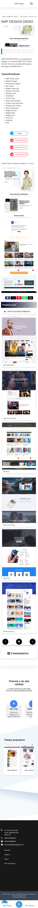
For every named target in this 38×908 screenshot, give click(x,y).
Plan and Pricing (9, 863)
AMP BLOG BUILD (8, 631)
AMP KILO (6, 471)
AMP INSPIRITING (8, 365)
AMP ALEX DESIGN (9, 525)
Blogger (23, 897)
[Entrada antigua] (33, 642)
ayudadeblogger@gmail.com (14, 844)
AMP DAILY (6, 578)
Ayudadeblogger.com (19, 896)
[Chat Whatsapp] (19, 904)
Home (8, 906)
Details (10, 766)
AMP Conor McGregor (9, 418)
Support (7, 854)
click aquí (30, 163)
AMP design (19, 4)
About (6, 859)
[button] (7, 297)
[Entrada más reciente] (5, 642)
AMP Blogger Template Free (16, 52)
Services (7, 850)
